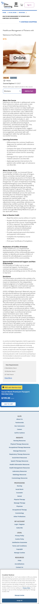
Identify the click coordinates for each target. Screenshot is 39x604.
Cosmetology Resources (19, 478)
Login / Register (19, 524)
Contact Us (19, 567)
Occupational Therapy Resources (19, 447)
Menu (16, 6)
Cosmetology (19, 513)
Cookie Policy (19, 539)
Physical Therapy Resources (19, 444)
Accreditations (19, 564)
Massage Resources (19, 451)
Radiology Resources (19, 474)
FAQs (19, 560)
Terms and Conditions (19, 546)
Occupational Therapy (19, 510)
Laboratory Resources (19, 471)
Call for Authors (19, 433)
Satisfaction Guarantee (19, 542)
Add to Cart (29, 91)
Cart (22, 5)
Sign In (29, 5)
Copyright (19, 549)
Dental (19, 496)
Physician (19, 506)
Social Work (19, 489)
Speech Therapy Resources (19, 461)
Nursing (19, 486)
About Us (19, 419)
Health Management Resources (19, 468)
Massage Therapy (19, 503)
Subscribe (19, 528)
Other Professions (19, 516)
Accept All (19, 600)
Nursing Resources (19, 440)
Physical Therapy (19, 499)
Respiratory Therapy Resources (19, 454)
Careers (19, 429)
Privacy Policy (19, 535)
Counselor (19, 493)
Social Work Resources (19, 458)
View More (8, 378)
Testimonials (19, 422)
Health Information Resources (19, 464)
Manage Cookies (19, 552)
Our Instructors (19, 426)
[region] (19, 586)
